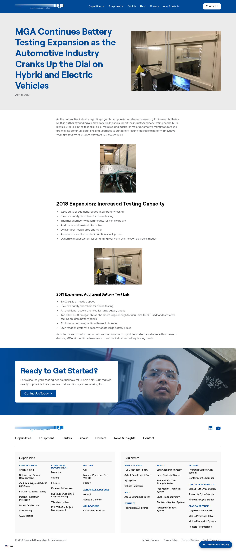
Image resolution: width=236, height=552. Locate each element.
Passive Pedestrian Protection (29, 498)
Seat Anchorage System (169, 469)
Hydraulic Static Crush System (201, 471)
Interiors (55, 483)
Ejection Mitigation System (171, 502)
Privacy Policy (170, 540)
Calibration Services (94, 510)
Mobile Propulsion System (202, 521)
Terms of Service (190, 540)
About (143, 6)
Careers (154, 6)
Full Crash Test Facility (136, 469)
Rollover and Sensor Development (29, 476)
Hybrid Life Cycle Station (201, 499)
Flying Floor (130, 480)
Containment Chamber (201, 478)
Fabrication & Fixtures (136, 507)
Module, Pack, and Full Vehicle (95, 476)
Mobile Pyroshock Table (201, 516)
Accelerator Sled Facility (137, 496)
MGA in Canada (151, 540)
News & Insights (170, 6)
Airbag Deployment (29, 505)
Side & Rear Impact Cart (137, 475)
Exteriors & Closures (61, 488)
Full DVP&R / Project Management (62, 509)
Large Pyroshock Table (201, 510)
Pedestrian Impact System (166, 509)
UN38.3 (87, 483)
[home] (39, 6)
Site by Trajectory (212, 540)
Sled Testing (25, 510)
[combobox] (9, 546)
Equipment (46, 438)
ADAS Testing (26, 515)
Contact (148, 438)
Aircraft (87, 494)
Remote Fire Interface (200, 526)
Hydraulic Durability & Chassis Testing (62, 495)
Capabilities (23, 438)
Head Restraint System (169, 475)
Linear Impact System (168, 496)
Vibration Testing (60, 502)
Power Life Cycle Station (201, 494)
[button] (97, 6)
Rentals (132, 6)
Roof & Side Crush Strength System (166, 482)
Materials (56, 472)
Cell (85, 469)
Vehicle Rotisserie (133, 486)
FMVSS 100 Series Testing (32, 491)
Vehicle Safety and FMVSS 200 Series (33, 485)
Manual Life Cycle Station (202, 488)
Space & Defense (92, 499)
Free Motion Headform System (169, 490)
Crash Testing (26, 469)
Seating (55, 477)
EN (11, 546)
